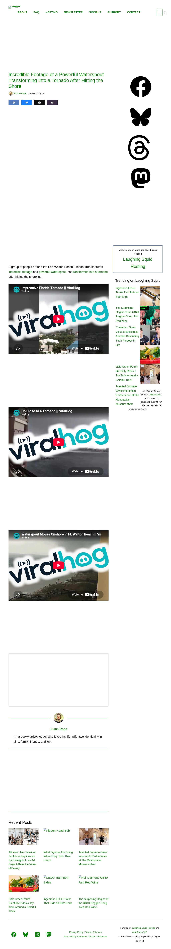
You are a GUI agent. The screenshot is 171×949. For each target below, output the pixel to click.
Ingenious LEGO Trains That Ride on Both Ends (127, 292)
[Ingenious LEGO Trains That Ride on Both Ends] (59, 883)
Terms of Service (93, 932)
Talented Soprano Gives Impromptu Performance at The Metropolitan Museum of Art (127, 395)
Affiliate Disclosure (98, 936)
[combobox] (159, 12)
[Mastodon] (141, 189)
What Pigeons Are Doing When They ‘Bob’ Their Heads (58, 856)
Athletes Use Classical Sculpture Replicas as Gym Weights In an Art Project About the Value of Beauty (22, 860)
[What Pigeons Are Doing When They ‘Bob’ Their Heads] (59, 836)
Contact (133, 12)
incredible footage (20, 272)
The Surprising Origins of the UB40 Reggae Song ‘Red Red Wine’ (93, 903)
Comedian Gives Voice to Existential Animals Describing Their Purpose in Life (127, 336)
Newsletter (73, 12)
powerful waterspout (52, 272)
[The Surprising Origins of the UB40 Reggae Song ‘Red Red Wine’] (94, 883)
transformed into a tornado (90, 272)
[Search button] (165, 12)
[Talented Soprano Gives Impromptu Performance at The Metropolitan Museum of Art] (94, 836)
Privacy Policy (76, 932)
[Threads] (39, 102)
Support (114, 12)
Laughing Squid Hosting (143, 928)
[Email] (52, 102)
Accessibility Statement (75, 936)
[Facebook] (14, 102)
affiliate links (155, 394)
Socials (95, 12)
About (22, 12)
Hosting (51, 12)
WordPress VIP (139, 932)
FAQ (36, 12)
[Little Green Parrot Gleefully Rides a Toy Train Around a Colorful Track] (24, 883)
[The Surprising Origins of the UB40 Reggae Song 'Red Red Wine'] (150, 315)
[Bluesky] (26, 102)
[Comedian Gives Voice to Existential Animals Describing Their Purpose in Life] (150, 335)
